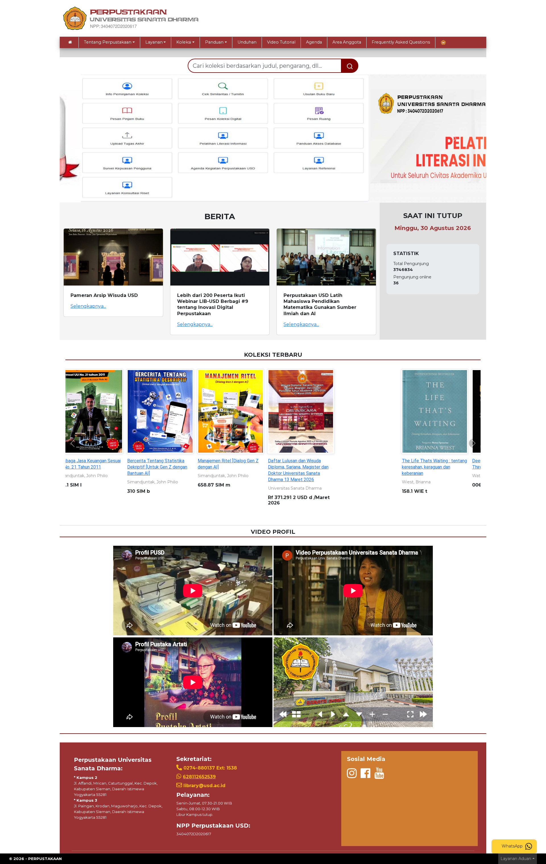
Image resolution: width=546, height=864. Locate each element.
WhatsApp (513, 846)
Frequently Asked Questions (401, 42)
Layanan (154, 42)
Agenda (314, 42)
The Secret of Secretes (335, 460)
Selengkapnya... (88, 306)
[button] (92, 138)
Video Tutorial (281, 42)
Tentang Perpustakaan (107, 42)
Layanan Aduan (515, 858)
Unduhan (247, 42)
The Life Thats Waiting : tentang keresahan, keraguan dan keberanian (132, 467)
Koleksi (183, 42)
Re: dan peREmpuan (259, 460)
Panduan (214, 42)
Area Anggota (346, 42)
